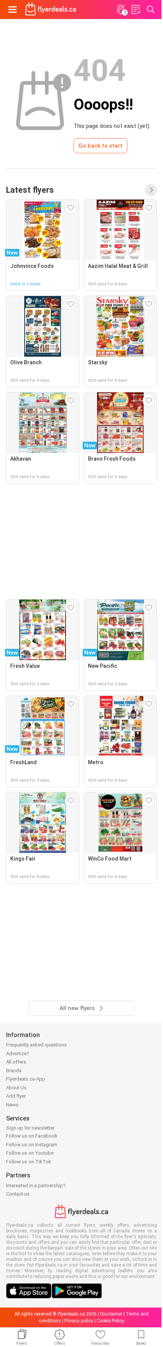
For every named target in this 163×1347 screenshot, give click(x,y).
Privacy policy (78, 1320)
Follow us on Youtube (29, 1153)
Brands (14, 1070)
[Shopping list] (136, 9)
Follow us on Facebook (32, 1136)
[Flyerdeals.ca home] (50, 9)
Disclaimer (111, 1314)
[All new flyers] (151, 190)
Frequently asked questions (36, 1045)
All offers (16, 1062)
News (12, 1105)
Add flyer (16, 1096)
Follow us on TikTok (28, 1161)
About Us (16, 1088)
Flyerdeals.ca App (25, 1079)
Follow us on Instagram (31, 1144)
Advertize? (17, 1053)
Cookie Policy (110, 1320)
